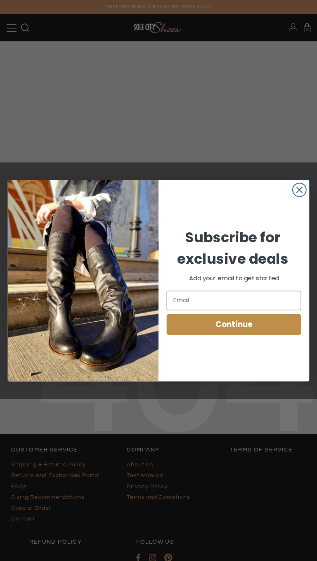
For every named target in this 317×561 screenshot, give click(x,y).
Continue (233, 324)
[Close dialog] (299, 189)
